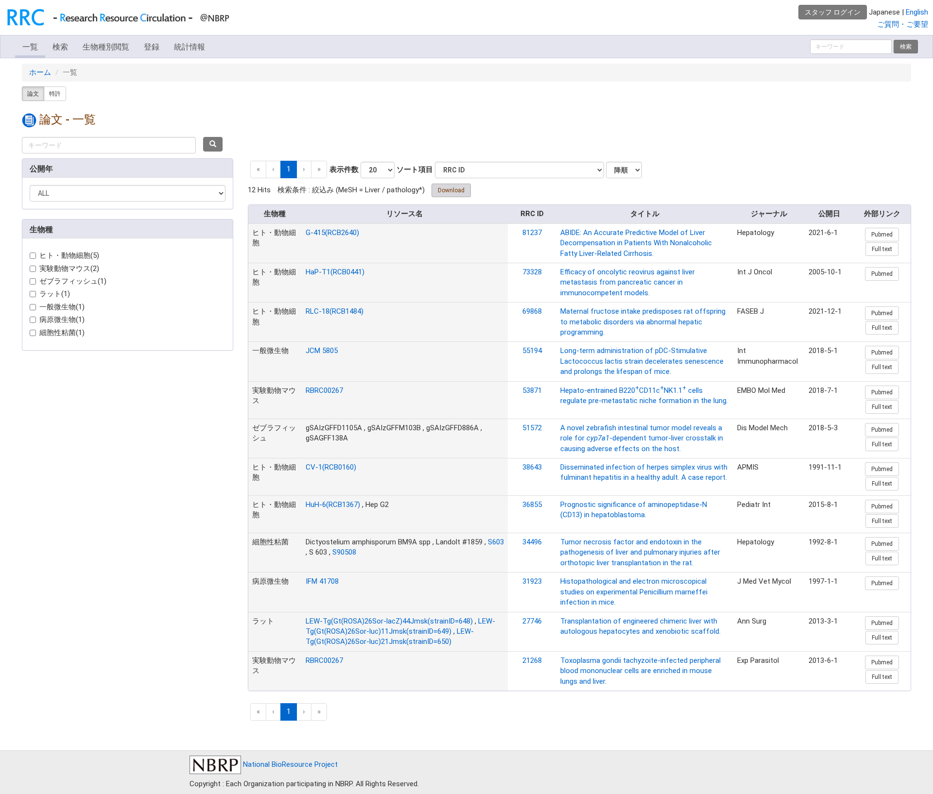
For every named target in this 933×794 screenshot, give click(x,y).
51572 (532, 427)
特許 (55, 93)
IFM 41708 (322, 581)
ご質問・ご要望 (902, 24)
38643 (532, 467)
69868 (532, 311)
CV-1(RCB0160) (331, 467)
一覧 (30, 46)
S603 (496, 542)
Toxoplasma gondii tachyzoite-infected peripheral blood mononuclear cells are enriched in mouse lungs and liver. (640, 671)
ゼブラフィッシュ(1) (72, 281)
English (917, 12)
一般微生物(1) (62, 307)
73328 (532, 272)
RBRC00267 (324, 390)
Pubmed (882, 234)
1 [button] (289, 169)
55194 (532, 350)
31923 (532, 581)
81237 (532, 232)
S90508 (344, 552)
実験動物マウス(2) (69, 268)
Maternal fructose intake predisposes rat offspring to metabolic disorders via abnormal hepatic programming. (643, 322)
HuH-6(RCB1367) (333, 504)
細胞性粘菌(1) (62, 332)
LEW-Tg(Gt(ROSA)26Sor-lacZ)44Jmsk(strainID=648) (389, 621)
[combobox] (109, 145)
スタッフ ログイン (833, 12)
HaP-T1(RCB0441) (335, 272)
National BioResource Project (289, 764)
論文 (33, 93)
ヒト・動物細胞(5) (69, 255)
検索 (60, 46)
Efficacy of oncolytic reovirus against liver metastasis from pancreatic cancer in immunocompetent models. (627, 282)
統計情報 (189, 46)
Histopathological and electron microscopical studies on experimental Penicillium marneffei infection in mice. (634, 592)
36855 (532, 504)
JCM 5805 (322, 350)
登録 (151, 46)
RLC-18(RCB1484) (334, 311)
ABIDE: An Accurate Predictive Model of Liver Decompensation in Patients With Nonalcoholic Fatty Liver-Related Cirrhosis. (636, 243)
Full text (882, 249)
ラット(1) (54, 293)
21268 (532, 660)
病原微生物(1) (62, 319)
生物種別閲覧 (106, 46)
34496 (532, 542)
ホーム (40, 72)
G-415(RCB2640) (332, 232)
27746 (532, 621)
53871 (532, 390)
